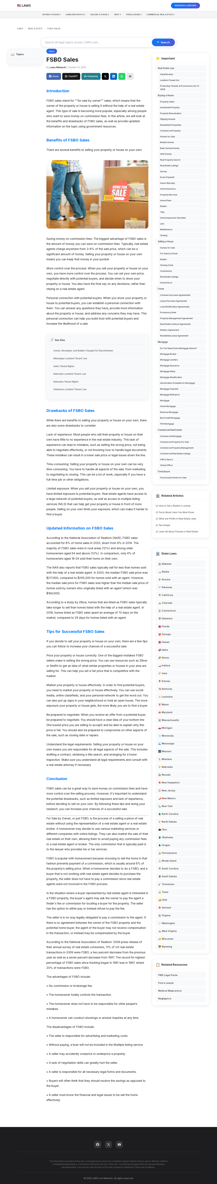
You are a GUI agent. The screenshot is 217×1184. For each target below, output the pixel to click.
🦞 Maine (163, 704)
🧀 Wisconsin (165, 938)
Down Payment (167, 177)
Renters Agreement (169, 330)
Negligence (164, 998)
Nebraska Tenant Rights (65, 381)
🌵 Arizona (164, 579)
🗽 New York (165, 806)
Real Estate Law (166, 68)
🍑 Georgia (164, 634)
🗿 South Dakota (167, 876)
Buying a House (166, 95)
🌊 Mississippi (166, 743)
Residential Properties (170, 125)
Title (162, 212)
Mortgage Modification (171, 377)
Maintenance (166, 229)
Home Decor (166, 282)
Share (55, 76)
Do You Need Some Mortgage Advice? (178, 348)
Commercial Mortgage (171, 436)
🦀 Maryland (165, 712)
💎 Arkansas (165, 587)
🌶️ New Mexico (167, 798)
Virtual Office (166, 465)
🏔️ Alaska (163, 571)
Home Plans (165, 200)
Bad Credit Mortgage (170, 418)
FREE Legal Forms (168, 975)
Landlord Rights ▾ (75, 14)
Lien (162, 224)
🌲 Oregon (164, 845)
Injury (51, 51)
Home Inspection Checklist (173, 218)
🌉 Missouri (164, 751)
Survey (163, 171)
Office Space (166, 459)
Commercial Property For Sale (174, 442)
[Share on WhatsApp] (121, 76)
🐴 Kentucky (165, 688)
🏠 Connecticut (167, 610)
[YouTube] (119, 1144)
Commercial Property (170, 131)
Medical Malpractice (170, 990)
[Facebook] (97, 1144)
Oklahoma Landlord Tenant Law (69, 389)
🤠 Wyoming (165, 946)
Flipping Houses (167, 119)
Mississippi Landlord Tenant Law (70, 358)
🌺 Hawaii (164, 642)
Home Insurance (168, 189)
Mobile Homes (167, 142)
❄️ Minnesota (166, 735)
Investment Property (170, 107)
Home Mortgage (168, 406)
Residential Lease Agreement (174, 336)
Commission (166, 271)
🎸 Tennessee (166, 884)
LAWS (20, 28)
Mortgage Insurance (169, 365)
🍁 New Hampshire (169, 782)
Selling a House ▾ (99, 14)
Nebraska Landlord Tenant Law (69, 373)
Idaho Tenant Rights (63, 366)
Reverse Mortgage (169, 412)
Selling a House (165, 241)
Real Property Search (170, 160)
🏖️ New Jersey (166, 790)
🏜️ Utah (162, 899)
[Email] (130, 76)
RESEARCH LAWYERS (185, 5)
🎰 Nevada (164, 774)
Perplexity (93, 76)
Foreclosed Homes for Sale (173, 477)
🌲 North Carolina (168, 814)
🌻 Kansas (164, 681)
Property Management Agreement (176, 318)
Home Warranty (167, 183)
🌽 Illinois (163, 657)
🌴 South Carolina (168, 868)
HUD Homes (166, 154)
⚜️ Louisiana (165, 696)
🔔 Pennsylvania (167, 853)
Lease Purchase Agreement (173, 301)
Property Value (167, 102)
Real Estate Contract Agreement (175, 324)
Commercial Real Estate (170, 430)
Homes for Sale (167, 136)
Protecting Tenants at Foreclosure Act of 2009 (179, 87)
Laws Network (58, 67)
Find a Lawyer (166, 983)
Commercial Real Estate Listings (175, 453)
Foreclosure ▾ (134, 14)
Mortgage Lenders (169, 360)
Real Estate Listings (169, 165)
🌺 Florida (164, 626)
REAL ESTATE (35, 28)
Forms (161, 289)
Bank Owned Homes (170, 148)
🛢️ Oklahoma (165, 837)
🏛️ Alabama (164, 563)
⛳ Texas (163, 892)
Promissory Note (168, 312)
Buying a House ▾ (52, 14)
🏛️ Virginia (164, 915)
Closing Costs (166, 265)
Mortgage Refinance (170, 394)
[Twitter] (108, 1144)
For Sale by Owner (169, 253)
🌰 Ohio (162, 829)
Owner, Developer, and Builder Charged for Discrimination (83, 350)
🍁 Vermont (164, 907)
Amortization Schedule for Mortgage (177, 383)
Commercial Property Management (176, 448)
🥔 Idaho (163, 649)
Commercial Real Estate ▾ (160, 14)
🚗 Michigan (165, 728)
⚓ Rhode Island (167, 860)
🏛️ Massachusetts (168, 720)
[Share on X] (105, 76)
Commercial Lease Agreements (175, 295)
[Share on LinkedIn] (113, 76)
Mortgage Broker (168, 354)
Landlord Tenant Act (169, 80)
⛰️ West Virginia (167, 931)
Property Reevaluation (170, 113)
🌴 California (165, 595)
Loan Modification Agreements (175, 307)
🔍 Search (163, 42)
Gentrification (166, 74)
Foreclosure (164, 471)
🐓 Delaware (165, 618)
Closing (163, 235)
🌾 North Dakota (167, 821)
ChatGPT (73, 76)
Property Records (168, 195)
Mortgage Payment (169, 389)
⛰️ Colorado (165, 602)
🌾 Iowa (162, 673)
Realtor (163, 206)
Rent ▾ (117, 14)
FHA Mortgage (167, 424)
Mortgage (163, 342)
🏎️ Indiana (164, 665)
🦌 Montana (165, 759)
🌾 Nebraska (165, 767)
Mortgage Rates (167, 371)
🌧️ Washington (166, 923)
